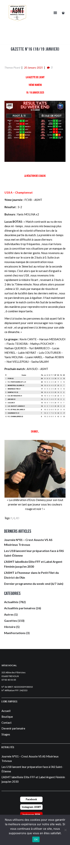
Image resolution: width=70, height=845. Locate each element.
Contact (6, 722)
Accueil (5, 710)
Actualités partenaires (19, 608)
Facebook (31, 799)
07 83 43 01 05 (8, 679)
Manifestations (15, 633)
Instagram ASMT (31, 807)
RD (17, 518)
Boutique (7, 716)
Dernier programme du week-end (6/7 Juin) (33, 583)
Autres (9, 614)
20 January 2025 (33, 67)
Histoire (9, 626)
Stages (5, 734)
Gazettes (10, 620)
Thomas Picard (12, 67)
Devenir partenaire (13, 728)
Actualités (11, 602)
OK (36, 839)
